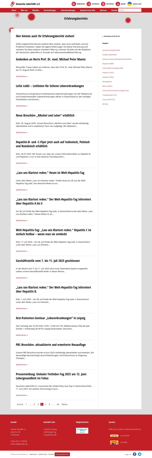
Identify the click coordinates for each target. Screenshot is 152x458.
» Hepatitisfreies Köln (50, 434)
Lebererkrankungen (68, 10)
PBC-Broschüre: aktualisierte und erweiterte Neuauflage (51, 344)
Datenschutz (43, 454)
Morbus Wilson (107, 86)
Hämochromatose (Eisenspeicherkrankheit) (116, 59)
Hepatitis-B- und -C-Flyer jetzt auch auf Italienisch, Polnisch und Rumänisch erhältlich (53, 144)
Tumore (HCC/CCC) (108, 99)
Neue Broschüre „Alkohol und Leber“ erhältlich (45, 115)
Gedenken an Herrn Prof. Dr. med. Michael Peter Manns (51, 59)
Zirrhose (105, 104)
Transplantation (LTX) (109, 95)
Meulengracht (107, 82)
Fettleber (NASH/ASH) (109, 55)
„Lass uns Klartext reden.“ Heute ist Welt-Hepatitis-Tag (50, 172)
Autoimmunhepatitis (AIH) (111, 50)
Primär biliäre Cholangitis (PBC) (112, 68)
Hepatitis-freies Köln (87, 10)
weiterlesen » (22, 76)
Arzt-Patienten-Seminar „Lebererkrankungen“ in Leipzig (50, 318)
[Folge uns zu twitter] (139, 454)
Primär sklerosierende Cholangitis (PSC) (115, 91)
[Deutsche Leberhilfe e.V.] (25, 4)
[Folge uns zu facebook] (134, 454)
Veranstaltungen (50, 10)
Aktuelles (35, 10)
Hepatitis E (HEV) (108, 77)
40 (58, 404)
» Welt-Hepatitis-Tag (49, 432)
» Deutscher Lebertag (50, 429)
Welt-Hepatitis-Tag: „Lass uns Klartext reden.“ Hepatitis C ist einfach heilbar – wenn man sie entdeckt (53, 232)
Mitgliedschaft (81, 4)
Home (14, 10)
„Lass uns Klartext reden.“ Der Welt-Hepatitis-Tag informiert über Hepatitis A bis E (53, 201)
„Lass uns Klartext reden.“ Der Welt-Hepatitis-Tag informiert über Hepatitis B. (53, 289)
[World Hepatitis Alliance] (82, 433)
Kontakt (114, 10)
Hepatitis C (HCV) (108, 73)
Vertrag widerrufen (62, 454)
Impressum (33, 454)
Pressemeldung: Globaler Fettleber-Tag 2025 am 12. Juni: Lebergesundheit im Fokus (51, 376)
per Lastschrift (124, 435)
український (137, 4)
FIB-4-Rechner (110, 4)
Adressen (103, 10)
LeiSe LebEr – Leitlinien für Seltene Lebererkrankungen (50, 86)
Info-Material (95, 4)
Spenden (123, 4)
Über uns (24, 10)
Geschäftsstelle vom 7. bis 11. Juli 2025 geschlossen (48, 260)
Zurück (20, 404)
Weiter (65, 404)
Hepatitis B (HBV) (108, 64)
